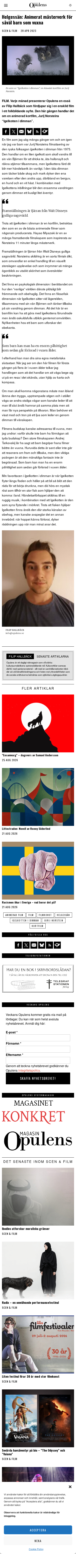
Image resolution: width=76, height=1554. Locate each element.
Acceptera (38, 1530)
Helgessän (63, 915)
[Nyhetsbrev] (44, 131)
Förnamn (13, 1043)
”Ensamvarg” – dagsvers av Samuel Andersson (30, 755)
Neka (38, 1541)
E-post (12, 1032)
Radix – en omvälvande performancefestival (30, 1302)
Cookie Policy (36, 1549)
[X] (13, 131)
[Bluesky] (29, 131)
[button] (70, 1487)
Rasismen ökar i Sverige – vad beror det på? (29, 902)
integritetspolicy (29, 1070)
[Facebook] (5, 131)
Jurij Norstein (53, 920)
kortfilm (37, 926)
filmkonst (45, 915)
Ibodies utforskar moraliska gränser (26, 1228)
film (31, 915)
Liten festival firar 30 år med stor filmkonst (30, 1376)
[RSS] (37, 131)
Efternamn (14, 1055)
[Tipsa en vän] (21, 131)
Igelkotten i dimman (25, 920)
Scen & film (9, 31)
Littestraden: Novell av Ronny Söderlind (26, 828)
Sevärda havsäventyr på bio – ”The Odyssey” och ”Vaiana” (33, 1452)
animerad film (14, 915)
